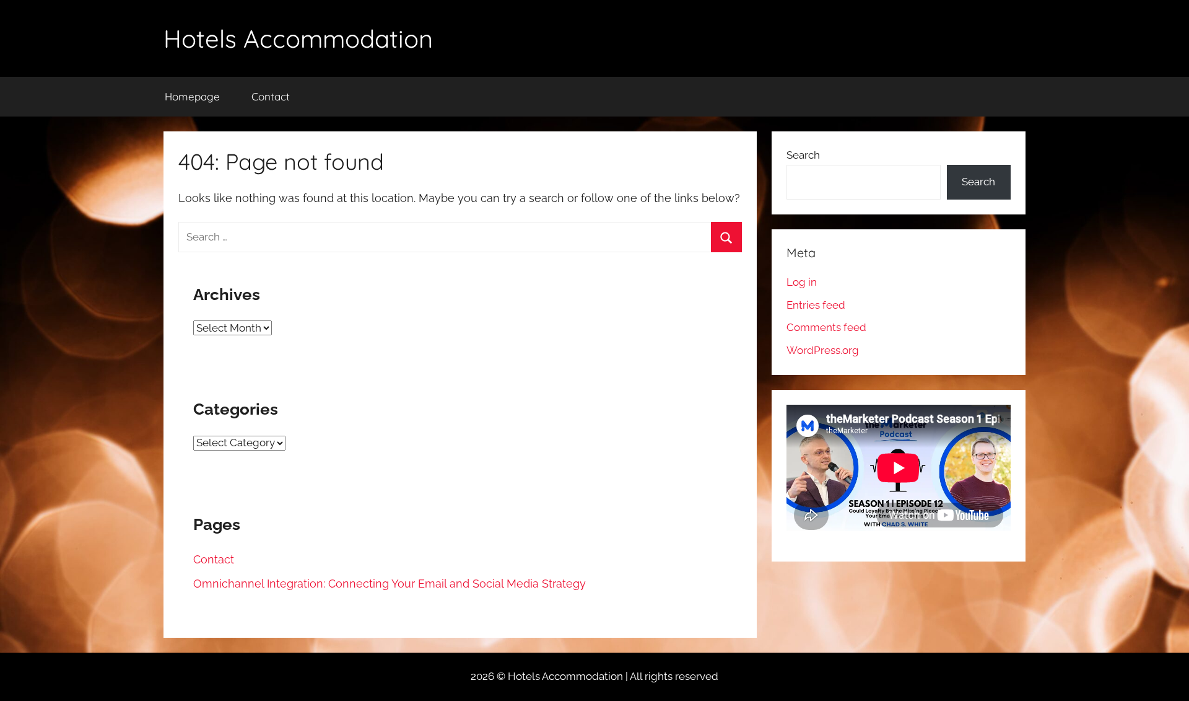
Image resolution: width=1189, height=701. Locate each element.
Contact (270, 96)
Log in (801, 282)
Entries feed (815, 305)
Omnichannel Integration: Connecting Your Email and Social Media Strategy (389, 583)
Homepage (192, 96)
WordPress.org (822, 350)
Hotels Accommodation (298, 38)
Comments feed (826, 327)
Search (803, 155)
